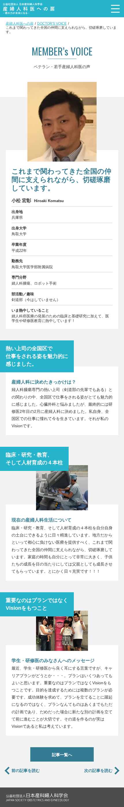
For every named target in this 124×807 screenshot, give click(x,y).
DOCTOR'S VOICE (52, 24)
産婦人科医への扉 (19, 24)
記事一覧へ (62, 754)
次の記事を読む (98, 770)
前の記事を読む (26, 770)
